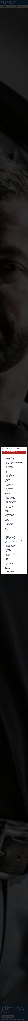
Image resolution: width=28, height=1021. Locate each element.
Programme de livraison (11, 545)
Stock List (8, 509)
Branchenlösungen (9, 457)
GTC (6, 528)
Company (7, 520)
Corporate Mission (10, 524)
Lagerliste (8, 470)
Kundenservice (9, 472)
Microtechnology (9, 499)
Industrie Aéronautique (11, 536)
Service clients (9, 550)
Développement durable (11, 551)
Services (6, 510)
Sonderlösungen (9, 468)
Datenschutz (7, 493)
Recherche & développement (12, 553)
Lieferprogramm (9, 467)
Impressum (7, 492)
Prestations (7, 549)
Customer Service (9, 511)
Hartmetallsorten (9, 466)
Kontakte (8, 483)
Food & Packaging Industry (11, 501)
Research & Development (11, 514)
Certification (8, 527)
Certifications (9, 566)
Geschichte (8, 486)
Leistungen (7, 471)
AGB (6, 489)
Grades (7, 505)
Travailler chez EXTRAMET (10, 554)
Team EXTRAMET (9, 484)
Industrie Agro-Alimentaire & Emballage (14, 540)
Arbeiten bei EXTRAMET (10, 476)
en (4, 494)
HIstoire (8, 564)
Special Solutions (9, 507)
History (7, 525)
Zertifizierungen (9, 488)
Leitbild (7, 485)
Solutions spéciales (10, 546)
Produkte (7, 464)
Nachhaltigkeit (9, 474)
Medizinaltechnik (9, 463)
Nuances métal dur (10, 544)
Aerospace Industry (10, 497)
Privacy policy (8, 532)
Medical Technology (10, 502)
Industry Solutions (8, 496)
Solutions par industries (10, 534)
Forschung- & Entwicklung (11, 475)
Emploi (7, 555)
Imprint (6, 531)
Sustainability (9, 512)
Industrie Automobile (10, 537)
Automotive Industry (10, 498)
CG (5, 567)
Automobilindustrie (10, 459)
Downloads (7, 490)
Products (7, 503)
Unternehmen (7, 481)
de (4, 455)
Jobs (7, 477)
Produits (6, 542)
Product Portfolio (9, 506)
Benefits (8, 479)
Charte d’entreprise (10, 563)
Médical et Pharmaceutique (11, 541)
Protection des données (10, 571)
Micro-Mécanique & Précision (12, 538)
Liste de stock (9, 547)
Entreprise (7, 559)
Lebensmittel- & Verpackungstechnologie (14, 462)
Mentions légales (8, 569)
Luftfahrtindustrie (10, 458)
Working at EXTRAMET (9, 515)
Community (8, 480)
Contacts (8, 521)
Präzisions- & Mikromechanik (12, 461)
